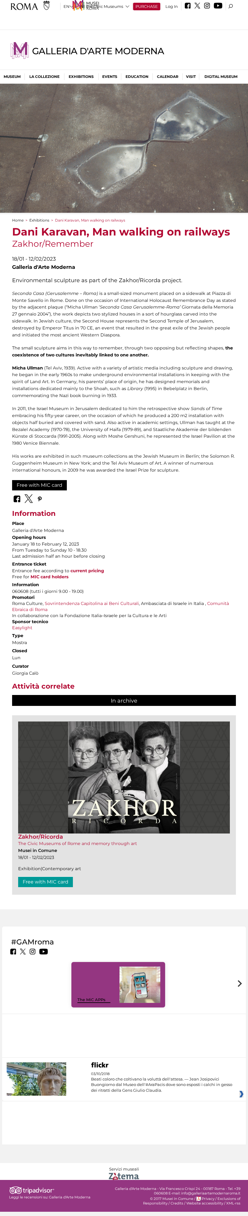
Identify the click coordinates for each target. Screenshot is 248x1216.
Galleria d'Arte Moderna (98, 51)
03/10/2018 (161, 1082)
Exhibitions (81, 76)
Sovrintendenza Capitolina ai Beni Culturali (92, 603)
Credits (177, 1203)
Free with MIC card (39, 485)
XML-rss (233, 1203)
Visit (191, 76)
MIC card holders (50, 577)
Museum (12, 76)
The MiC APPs (91, 999)
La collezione (44, 76)
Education (137, 76)
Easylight (22, 627)
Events (109, 76)
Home (18, 220)
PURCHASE (146, 6)
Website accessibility (204, 1203)
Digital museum (220, 76)
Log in (171, 6)
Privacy (208, 1199)
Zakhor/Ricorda (40, 836)
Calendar (167, 76)
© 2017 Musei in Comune (171, 1199)
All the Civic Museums (101, 6)
